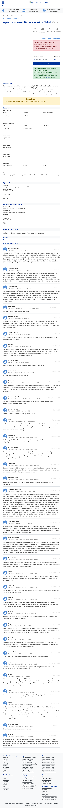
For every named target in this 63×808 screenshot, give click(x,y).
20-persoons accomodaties (48, 759)
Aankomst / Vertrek (39, 57)
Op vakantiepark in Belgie (28, 783)
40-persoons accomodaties (48, 762)
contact (48, 77)
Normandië (5, 764)
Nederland (5, 776)
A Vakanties (33, 802)
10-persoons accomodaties (48, 757)
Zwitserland (6, 788)
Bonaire (5, 772)
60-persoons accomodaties (48, 765)
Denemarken (6, 15)
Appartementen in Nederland (29, 757)
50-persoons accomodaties (48, 764)
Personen (57, 57)
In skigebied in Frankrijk (27, 788)
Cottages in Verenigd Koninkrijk (29, 764)
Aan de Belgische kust (27, 780)
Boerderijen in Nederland (28, 759)
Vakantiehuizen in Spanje (28, 768)
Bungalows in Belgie (27, 760)
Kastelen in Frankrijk (27, 765)
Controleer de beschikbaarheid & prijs (46, 64)
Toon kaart (5, 239)
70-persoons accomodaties (48, 767)
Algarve (5, 765)
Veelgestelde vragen (47, 788)
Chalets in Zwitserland (27, 762)
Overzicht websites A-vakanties (49, 796)
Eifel (4, 762)
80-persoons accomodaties (48, 768)
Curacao (5, 770)
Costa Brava (6, 767)
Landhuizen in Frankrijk (27, 767)
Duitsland (5, 781)
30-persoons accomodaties (48, 760)
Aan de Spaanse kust (27, 782)
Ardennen (5, 757)
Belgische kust (45, 781)
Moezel (5, 760)
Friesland (5, 759)
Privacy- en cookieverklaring (11, 803)
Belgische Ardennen (46, 780)
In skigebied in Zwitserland (28, 786)
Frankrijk (5, 783)
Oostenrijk (5, 789)
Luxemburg (6, 780)
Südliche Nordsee (15, 15)
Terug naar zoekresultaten (12, 18)
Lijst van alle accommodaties (49, 799)
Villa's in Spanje (26, 770)
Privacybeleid (45, 789)
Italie (4, 786)
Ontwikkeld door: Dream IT (31, 805)
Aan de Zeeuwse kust (27, 778)
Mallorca (5, 768)
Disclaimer (44, 791)
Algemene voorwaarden (47, 792)
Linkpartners (45, 794)
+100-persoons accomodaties (49, 772)
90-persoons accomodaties (48, 770)
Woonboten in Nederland (28, 772)
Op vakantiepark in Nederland (29, 785)
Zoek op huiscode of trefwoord (49, 797)
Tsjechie (5, 784)
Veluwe (43, 776)
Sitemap (40, 803)
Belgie (4, 778)
